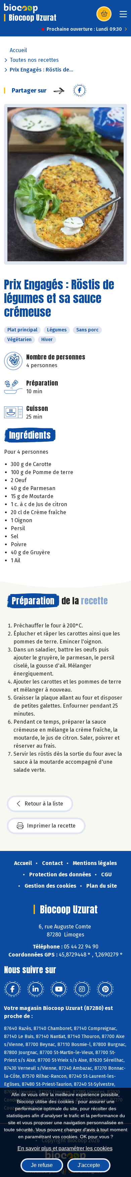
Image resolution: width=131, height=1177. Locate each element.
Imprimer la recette (51, 826)
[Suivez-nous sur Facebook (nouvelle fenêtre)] (12, 989)
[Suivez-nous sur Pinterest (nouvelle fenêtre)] (105, 989)
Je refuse (42, 1165)
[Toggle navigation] (123, 16)
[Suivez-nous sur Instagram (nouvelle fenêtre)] (82, 989)
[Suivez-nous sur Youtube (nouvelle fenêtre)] (58, 989)
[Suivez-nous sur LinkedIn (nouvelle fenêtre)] (35, 989)
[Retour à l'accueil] (21, 8)
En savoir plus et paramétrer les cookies (65, 1148)
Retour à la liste (44, 803)
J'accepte (89, 1165)
